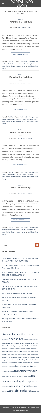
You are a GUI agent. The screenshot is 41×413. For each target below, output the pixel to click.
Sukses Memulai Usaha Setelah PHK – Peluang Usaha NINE (19, 305)
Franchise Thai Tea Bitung (20, 21)
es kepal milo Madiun (21, 357)
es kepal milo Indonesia (32, 351)
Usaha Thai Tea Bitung (20, 132)
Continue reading (20, 54)
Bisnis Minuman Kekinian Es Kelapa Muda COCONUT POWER (17, 312)
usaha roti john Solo (29, 381)
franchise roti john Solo (8, 371)
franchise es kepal (25, 366)
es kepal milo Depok (18, 348)
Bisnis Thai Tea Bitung (20, 187)
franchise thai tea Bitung (23, 64)
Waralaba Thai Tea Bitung (20, 77)
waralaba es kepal (19, 386)
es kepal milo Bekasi (25, 343)
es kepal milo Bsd (21, 346)
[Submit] (37, 245)
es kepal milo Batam (14, 343)
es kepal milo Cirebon (7, 348)
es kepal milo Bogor (11, 346)
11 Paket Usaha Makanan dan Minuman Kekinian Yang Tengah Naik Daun (20, 266)
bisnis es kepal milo (13, 334)
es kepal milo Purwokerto (31, 360)
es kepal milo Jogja (18, 354)
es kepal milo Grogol (29, 348)
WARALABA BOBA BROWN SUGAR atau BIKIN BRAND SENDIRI (20, 287)
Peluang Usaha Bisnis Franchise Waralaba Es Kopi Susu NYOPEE (20, 319)
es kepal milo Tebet (34, 362)
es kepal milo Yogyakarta (8, 366)
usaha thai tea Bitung (8, 66)
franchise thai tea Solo (8, 376)
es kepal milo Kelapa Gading (30, 354)
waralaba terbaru (21, 66)
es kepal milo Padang (19, 360)
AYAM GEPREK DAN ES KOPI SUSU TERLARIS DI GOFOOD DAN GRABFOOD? (20, 273)
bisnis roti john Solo (29, 334)
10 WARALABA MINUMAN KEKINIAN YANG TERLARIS (19, 280)
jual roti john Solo (19, 376)
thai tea (33, 64)
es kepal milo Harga (20, 351)
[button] (3, 3)
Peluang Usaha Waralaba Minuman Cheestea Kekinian (19, 298)
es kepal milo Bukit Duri (32, 346)
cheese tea (16, 339)
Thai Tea (20, 19)
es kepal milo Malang (33, 357)
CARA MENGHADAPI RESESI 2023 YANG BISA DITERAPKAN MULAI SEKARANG (20, 259)
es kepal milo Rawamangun (9, 362)
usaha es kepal (15, 381)
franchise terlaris (9, 64)
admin (29, 27)
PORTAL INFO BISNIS (21, 3)
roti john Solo (27, 376)
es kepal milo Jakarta (7, 354)
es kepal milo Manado (7, 360)
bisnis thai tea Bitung (26, 61)
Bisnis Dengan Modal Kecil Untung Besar (17, 293)
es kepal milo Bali (28, 339)
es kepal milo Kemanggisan (9, 357)
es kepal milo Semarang (22, 362)
